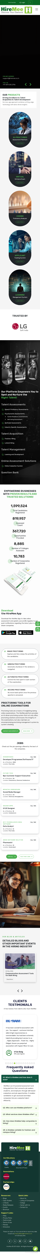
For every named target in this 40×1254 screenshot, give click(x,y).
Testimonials (7, 1223)
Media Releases (8, 1208)
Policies (5, 1227)
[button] (35, 1248)
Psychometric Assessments (15, 414)
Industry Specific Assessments (16, 427)
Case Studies (7, 1203)
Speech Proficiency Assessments (16, 409)
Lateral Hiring (9, 443)
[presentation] (18, 991)
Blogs (5, 1201)
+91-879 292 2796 (20, 1238)
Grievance (6, 1229)
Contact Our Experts (10, 731)
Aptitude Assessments (13, 423)
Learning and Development (14, 454)
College (22, 1205)
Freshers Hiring (10, 439)
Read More (10, 979)
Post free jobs (25, 856)
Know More (26, 731)
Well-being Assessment (14, 419)
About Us (23, 1201)
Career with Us (25, 1208)
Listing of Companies (27, 1203)
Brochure (6, 1212)
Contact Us (24, 1210)
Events (5, 1210)
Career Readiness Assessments (17, 416)
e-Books (6, 1205)
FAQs (4, 1218)
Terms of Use (7, 1225)
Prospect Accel (34, 1252)
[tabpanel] (20, 1038)
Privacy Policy (7, 1221)
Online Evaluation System (14, 466)
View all (11, 856)
